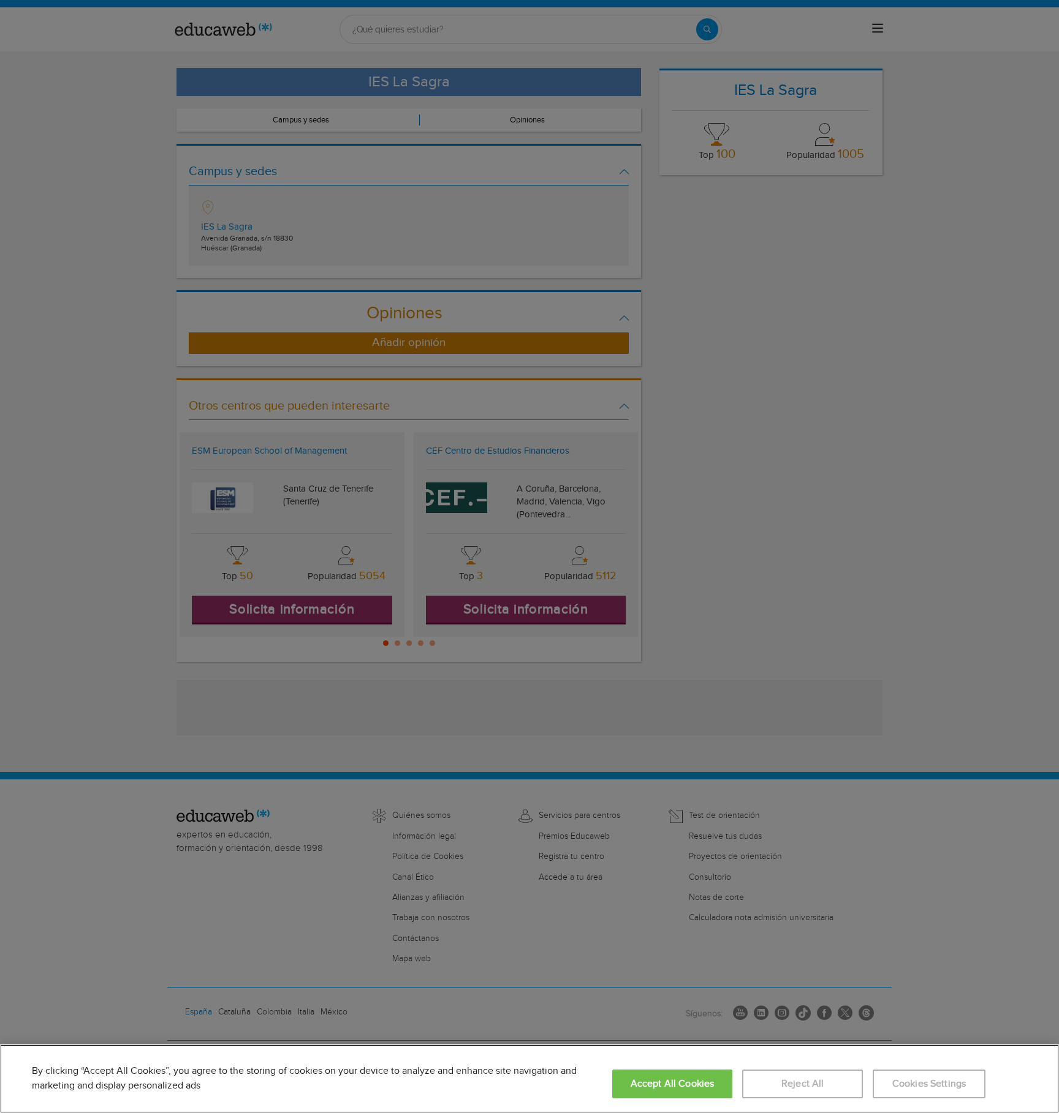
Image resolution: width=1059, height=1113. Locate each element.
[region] (529, 1078)
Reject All (802, 1084)
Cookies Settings (929, 1084)
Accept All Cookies (673, 1084)
